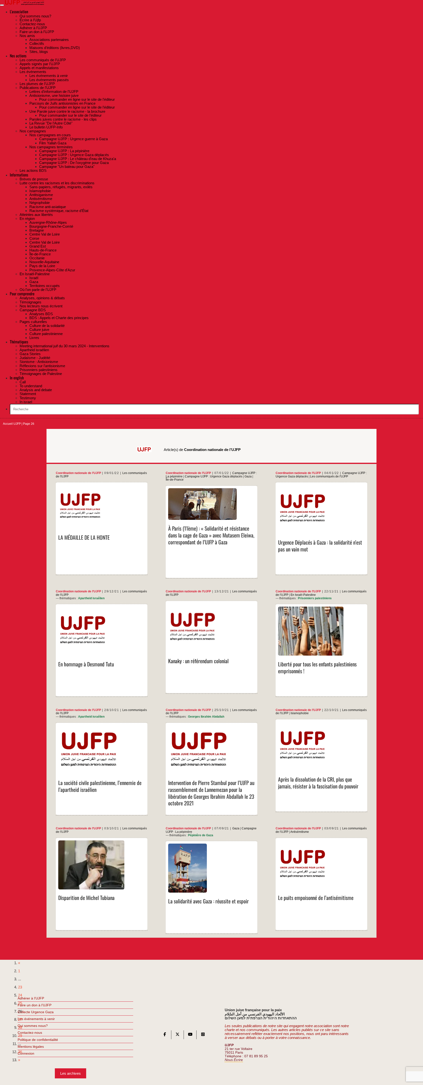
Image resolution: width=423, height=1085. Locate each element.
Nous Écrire (234, 1060)
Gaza (248, 476)
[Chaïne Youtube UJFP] (190, 1035)
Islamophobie (300, 713)
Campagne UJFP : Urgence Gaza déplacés (213, 476)
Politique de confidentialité (38, 1040)
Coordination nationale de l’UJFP (78, 473)
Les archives (70, 1073)
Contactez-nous (30, 1033)
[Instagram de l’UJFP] (202, 1035)
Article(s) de (202, 450)
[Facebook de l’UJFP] (164, 1035)
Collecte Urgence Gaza (36, 1012)
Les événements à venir (36, 1019)
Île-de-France (175, 479)
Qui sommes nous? (33, 1026)
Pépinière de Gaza (200, 835)
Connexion (26, 1053)
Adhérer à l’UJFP (31, 998)
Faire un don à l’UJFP (34, 1005)
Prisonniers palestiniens (315, 598)
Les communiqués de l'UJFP (329, 476)
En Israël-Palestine (303, 594)
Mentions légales (31, 1046)
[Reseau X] (177, 1035)
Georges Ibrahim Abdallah (206, 716)
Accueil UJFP (12, 423)
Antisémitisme (299, 831)
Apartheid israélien (91, 598)
